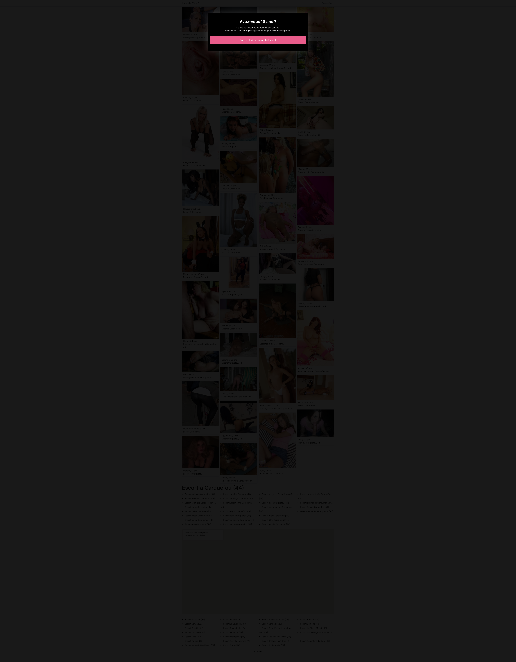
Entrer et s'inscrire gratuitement (258, 40)
